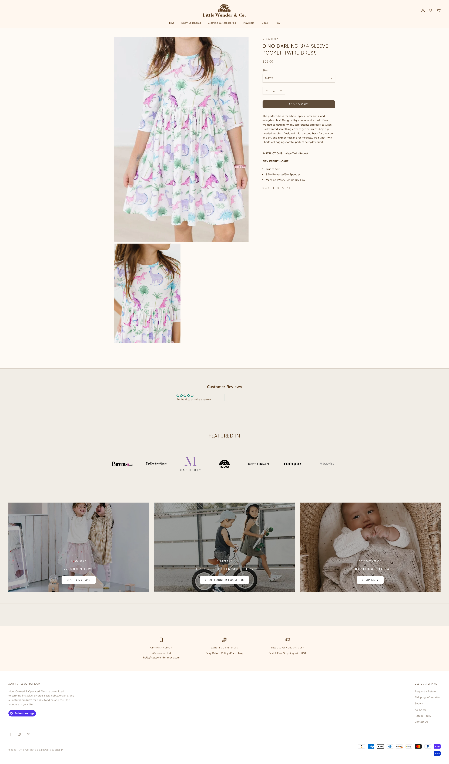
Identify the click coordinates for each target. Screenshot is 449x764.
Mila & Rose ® (270, 39)
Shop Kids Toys (79, 580)
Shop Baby (370, 580)
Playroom (248, 23)
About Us (420, 709)
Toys (171, 23)
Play (277, 23)
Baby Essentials (191, 23)
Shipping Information (428, 697)
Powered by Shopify (52, 750)
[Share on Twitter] (278, 188)
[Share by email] (288, 188)
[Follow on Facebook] (10, 734)
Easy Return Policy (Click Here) (224, 653)
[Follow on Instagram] (19, 734)
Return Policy (423, 716)
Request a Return (425, 691)
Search (419, 703)
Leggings (280, 142)
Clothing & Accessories (222, 23)
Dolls (265, 23)
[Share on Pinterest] (283, 188)
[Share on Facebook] (273, 188)
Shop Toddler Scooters (224, 580)
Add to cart (299, 104)
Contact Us (421, 721)
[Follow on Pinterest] (28, 734)
